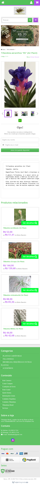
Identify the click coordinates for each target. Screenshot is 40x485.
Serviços (5, 408)
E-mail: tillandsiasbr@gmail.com (12, 434)
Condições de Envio (8, 386)
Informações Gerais (8, 396)
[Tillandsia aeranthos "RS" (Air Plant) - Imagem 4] (32, 113)
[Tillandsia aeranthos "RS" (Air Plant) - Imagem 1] (8, 113)
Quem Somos (6, 393)
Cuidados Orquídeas (9, 399)
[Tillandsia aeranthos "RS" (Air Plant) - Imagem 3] (24, 113)
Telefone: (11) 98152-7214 (10, 430)
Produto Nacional (35, 57)
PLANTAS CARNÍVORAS (12, 356)
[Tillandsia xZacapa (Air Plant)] (20, 256)
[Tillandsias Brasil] (20, 11)
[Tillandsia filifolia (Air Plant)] (20, 323)
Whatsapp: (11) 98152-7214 (10, 432)
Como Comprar (7, 383)
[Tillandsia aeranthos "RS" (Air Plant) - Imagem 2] (16, 113)
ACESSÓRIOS (8, 368)
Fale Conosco (6, 380)
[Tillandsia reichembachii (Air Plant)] (20, 290)
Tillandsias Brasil (7, 405)
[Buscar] (30, 20)
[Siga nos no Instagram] (12, 440)
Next (36, 35)
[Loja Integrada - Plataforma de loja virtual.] (20, 482)
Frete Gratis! (6, 390)
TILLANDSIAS (10, 49)
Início (4, 49)
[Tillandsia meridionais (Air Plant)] (20, 223)
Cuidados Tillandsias (9, 402)
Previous (3, 35)
